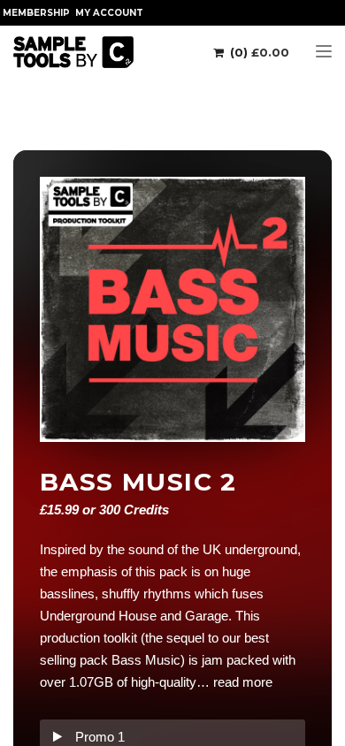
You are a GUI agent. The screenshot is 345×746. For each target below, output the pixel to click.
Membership (36, 13)
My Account (109, 13)
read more (242, 681)
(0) (257, 52)
